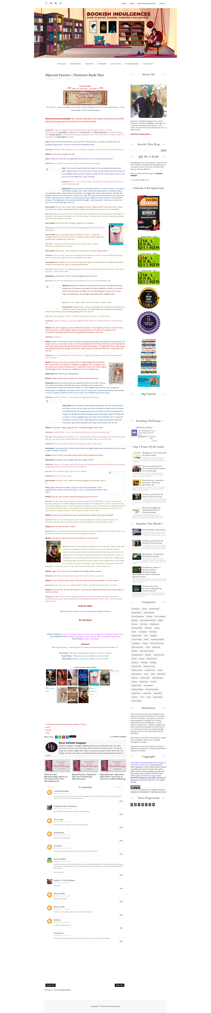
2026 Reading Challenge (144, 427)
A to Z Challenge (160, 616)
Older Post (119, 985)
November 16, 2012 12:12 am (63, 822)
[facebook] (46, 3)
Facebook (68, 611)
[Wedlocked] (94, 677)
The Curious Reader (143, 431)
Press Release (148, 685)
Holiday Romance (157, 678)
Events (153, 674)
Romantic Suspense (152, 689)
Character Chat (136, 666)
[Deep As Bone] (105, 677)
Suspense (135, 697)
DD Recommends (132, 64)
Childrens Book (136, 636)
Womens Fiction (151, 659)
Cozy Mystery (136, 643)
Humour (134, 682)
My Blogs (61, 64)
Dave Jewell (62, 132)
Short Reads (147, 693)
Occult (148, 647)
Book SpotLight (154, 609)
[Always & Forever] (51, 677)
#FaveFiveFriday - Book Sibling (153, 530)
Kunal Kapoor (62, 137)
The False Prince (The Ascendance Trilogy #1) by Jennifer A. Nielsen (152, 588)
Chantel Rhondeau (61, 791)
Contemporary (154, 624)
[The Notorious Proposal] (84, 695)
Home (124, 3)
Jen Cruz (73, 132)
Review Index (75, 64)
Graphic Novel (145, 678)
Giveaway (66, 79)
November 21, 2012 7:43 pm (63, 896)
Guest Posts (116, 64)
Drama (160, 670)
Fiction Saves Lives (137, 647)
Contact (162, 3)
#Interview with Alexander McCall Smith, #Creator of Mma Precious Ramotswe (154, 468)
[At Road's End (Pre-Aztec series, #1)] (50, 689)
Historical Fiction (159, 655)
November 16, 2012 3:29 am (62, 835)
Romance (134, 624)
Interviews (101, 64)
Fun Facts (149, 616)
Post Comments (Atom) (62, 990)
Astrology (153, 662)
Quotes (141, 659)
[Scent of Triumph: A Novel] (93, 691)
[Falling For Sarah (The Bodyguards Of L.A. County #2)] (84, 678)
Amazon (83, 611)
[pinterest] (56, 3)
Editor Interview (136, 674)
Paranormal (156, 647)
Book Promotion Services (147, 3)
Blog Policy (148, 64)
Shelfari (100, 611)
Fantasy (157, 628)
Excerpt (144, 609)
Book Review (136, 609)
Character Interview (138, 616)
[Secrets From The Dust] (62, 695)
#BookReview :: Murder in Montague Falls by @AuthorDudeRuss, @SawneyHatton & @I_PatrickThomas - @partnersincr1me (146, 572)
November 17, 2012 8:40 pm (63, 861)
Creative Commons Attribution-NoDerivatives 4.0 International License (148, 791)
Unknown (58, 846)
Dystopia (148, 655)
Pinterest (107, 611)
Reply (121, 801)
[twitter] (51, 3)
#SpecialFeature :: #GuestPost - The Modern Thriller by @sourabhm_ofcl (153, 482)
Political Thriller (136, 685)
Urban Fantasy (157, 697)
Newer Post (50, 985)
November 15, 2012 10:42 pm (63, 793)
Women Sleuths (136, 701)
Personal (153, 682)
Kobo (92, 634)
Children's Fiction (137, 670)
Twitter (76, 611)
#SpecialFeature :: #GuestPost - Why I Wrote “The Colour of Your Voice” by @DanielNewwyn (113, 776)
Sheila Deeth (59, 832)
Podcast (145, 643)
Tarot (142, 697)
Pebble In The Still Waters (64, 880)
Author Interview (149, 613)
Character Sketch (137, 628)
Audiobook (148, 628)
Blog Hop (135, 620)
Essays (146, 674)
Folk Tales (135, 678)
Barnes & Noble (83, 634)
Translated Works (137, 655)
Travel (148, 697)
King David (103, 132)
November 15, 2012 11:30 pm (63, 808)
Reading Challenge (137, 689)
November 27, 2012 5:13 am (62, 935)
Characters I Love (149, 666)
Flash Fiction (161, 674)
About (132, 3)
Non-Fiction (152, 632)
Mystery (160, 620)
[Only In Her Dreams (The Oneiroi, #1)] (62, 677)
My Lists (134, 659)
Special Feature (76, 79)
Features (89, 64)
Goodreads (92, 611)
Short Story (143, 624)
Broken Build (85, 132)
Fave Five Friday (136, 639)
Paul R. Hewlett (60, 859)
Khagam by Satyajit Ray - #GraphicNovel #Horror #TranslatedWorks (151, 510)
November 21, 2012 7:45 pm (63, 909)
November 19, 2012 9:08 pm (63, 882)
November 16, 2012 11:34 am (63, 848)
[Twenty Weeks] (73, 677)
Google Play (99, 634)
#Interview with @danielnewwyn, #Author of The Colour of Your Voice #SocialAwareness (55, 777)
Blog (61, 611)
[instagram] (60, 3)
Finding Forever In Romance (65, 806)
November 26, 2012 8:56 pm (63, 922)
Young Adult (142, 632)
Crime (146, 636)
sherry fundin (59, 893)
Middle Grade (144, 682)
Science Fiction (136, 693)
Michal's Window (55, 135)
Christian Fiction (150, 670)
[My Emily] (73, 695)
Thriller (134, 632)
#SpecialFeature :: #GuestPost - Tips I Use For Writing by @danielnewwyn (84, 776)
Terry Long (58, 819)
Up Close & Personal (156, 643)
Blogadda (153, 636)
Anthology (144, 662)
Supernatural (158, 693)
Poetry (146, 639)
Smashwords (109, 634)
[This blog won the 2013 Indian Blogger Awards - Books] (148, 213)
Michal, (96, 132)
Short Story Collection (146, 651)
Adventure (135, 662)
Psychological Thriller (157, 639)
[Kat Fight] (114, 670)
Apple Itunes (119, 634)
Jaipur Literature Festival (147, 620)
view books (154, 440)
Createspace (72, 634)
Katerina (57, 920)
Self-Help (134, 651)
